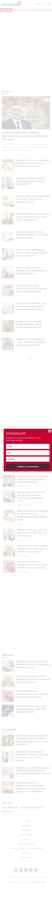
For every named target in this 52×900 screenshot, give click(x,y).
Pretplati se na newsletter (28, 466)
